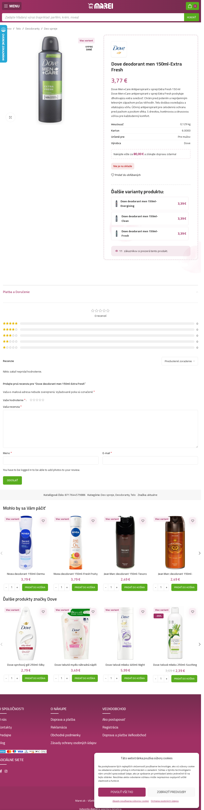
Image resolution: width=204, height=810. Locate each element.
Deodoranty (32, 28)
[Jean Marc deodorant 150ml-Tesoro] (125, 538)
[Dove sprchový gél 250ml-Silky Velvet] (26, 629)
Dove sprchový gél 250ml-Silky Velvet (25, 663)
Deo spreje (50, 28)
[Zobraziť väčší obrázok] (10, 117)
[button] (35, 583)
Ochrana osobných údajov (165, 801)
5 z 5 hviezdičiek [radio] (42, 396)
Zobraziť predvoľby (171, 792)
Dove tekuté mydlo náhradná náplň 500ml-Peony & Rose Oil (76, 663)
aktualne (152, 491)
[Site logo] (101, 5)
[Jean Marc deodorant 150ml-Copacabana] (175, 538)
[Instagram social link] (6, 767)
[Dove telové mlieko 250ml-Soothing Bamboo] (175, 629)
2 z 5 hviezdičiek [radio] (33, 396)
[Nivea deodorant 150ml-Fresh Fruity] (76, 538)
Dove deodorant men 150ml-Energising (139, 199)
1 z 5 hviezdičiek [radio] (30, 396)
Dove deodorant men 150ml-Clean (140, 214)
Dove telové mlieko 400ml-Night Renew (125, 663)
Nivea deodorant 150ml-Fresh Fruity (76, 570)
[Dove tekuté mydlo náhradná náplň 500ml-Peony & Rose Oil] (76, 629)
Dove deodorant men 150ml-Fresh (140, 229)
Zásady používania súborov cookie (131, 801)
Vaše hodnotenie (14, 396)
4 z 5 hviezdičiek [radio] (39, 396)
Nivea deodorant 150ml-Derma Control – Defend (26, 572)
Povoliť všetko (122, 792)
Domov (7, 28)
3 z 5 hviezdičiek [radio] (36, 396)
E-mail (107, 449)
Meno (7, 449)
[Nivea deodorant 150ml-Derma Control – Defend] (26, 538)
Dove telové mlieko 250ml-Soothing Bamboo (175, 663)
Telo (18, 28)
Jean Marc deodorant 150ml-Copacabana (175, 572)
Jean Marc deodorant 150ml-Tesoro (125, 570)
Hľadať (191, 17)
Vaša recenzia (12, 403)
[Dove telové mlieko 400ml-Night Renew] (125, 629)
